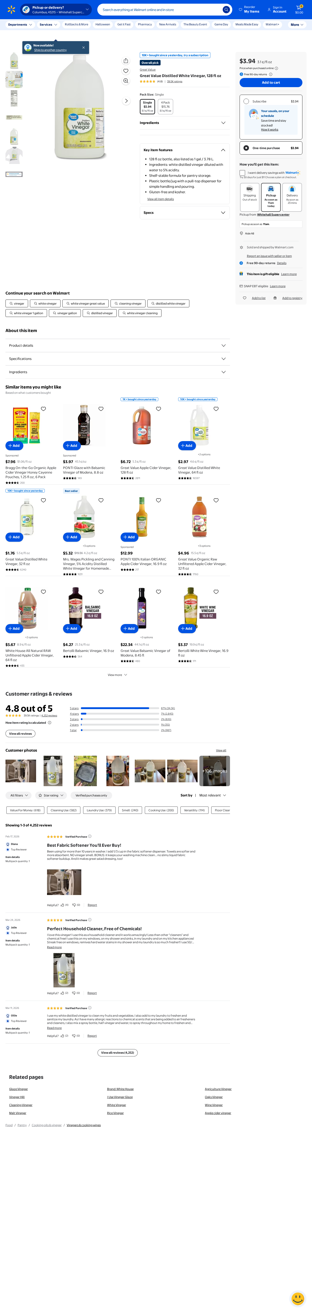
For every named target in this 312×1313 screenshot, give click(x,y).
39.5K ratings (174, 81)
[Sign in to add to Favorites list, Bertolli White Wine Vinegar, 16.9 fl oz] (216, 591)
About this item (21, 330)
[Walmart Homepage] (11, 10)
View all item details (160, 199)
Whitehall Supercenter (273, 214)
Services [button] (46, 24)
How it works (269, 129)
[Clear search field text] (215, 10)
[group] (161, 81)
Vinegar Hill (17, 1097)
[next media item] (126, 101)
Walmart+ (272, 24)
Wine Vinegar (214, 1105)
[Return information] (269, 74)
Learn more (289, 274)
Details (281, 263)
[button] (249, 10)
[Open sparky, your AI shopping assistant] (298, 1299)
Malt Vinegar (17, 1113)
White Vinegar (116, 1105)
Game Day (221, 24)
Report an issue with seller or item (269, 256)
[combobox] (164, 10)
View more (115, 675)
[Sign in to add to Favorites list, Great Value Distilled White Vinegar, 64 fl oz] (216, 408)
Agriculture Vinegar (218, 1089)
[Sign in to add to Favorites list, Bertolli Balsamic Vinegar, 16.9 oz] (101, 591)
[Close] (84, 25)
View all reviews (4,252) (117, 1052)
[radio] (147, 106)
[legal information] (276, 68)
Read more (54, 947)
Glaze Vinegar (18, 1089)
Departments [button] (17, 24)
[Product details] (223, 345)
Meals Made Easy (246, 24)
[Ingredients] (223, 122)
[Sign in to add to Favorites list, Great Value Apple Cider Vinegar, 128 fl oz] (158, 408)
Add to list (259, 298)
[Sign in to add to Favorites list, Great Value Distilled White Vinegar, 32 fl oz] (43, 500)
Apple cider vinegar (218, 1113)
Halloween (102, 24)
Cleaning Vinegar (20, 1105)
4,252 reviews (49, 715)
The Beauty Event (195, 24)
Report (92, 905)
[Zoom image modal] (126, 81)
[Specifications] (223, 358)
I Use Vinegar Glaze (120, 1097)
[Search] (226, 9)
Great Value (148, 69)
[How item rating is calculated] (49, 722)
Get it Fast (124, 24)
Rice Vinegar (115, 1113)
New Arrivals (167, 24)
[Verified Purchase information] (90, 836)
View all (221, 750)
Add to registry (292, 298)
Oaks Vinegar (214, 1097)
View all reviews (20, 733)
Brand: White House (120, 1089)
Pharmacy (145, 24)
